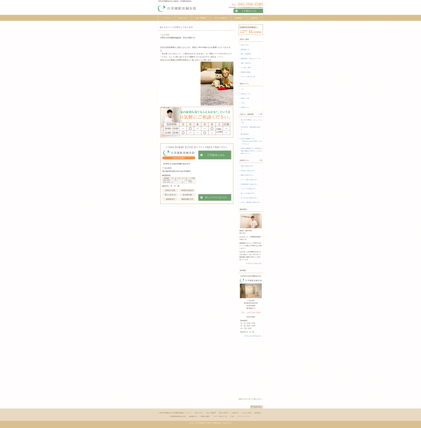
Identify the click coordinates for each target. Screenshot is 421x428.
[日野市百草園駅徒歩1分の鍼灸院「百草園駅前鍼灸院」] (177, 9)
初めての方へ (245, 45)
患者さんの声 (245, 98)
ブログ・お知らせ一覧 (248, 76)
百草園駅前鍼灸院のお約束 (178, 416)
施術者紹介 (258, 413)
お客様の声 (235, 413)
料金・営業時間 (246, 54)
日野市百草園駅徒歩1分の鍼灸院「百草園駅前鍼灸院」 (208, 423)
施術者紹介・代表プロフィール (251, 58)
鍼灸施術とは (245, 49)
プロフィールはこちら (254, 263)
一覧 (260, 114)
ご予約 (232, 416)
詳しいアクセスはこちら (254, 335)
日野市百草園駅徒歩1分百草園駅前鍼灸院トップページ (175, 413)
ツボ (242, 89)
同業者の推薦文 (246, 72)
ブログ (243, 103)
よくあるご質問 (246, 67)
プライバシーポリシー (244, 416)
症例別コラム (245, 107)
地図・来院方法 (246, 63)
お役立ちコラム (246, 94)
